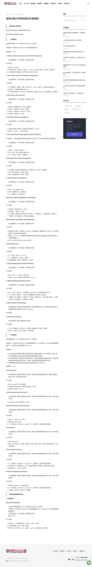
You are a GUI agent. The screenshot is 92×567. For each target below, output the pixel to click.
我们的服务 (77, 106)
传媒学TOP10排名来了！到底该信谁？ (73, 93)
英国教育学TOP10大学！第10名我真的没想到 (74, 66)
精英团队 (39, 3)
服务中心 (75, 551)
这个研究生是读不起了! (69, 46)
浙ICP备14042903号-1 (26, 561)
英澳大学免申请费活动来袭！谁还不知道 (74, 80)
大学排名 (60, 3)
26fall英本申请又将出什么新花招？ (72, 40)
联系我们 (53, 3)
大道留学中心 (20, 14)
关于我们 (55, 551)
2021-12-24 (11, 14)
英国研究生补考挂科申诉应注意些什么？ (74, 52)
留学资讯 (66, 3)
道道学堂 (82, 551)
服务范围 (33, 3)
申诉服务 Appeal (76, 109)
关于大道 (26, 3)
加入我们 (68, 551)
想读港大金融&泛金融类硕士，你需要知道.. (74, 33)
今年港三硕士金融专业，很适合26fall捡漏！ (74, 58)
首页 (20, 3)
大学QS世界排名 (68, 106)
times (41, 92)
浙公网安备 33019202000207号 (14, 561)
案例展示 (46, 3)
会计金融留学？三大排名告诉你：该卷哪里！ (74, 73)
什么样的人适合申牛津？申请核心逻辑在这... (74, 86)
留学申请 (67, 112)
